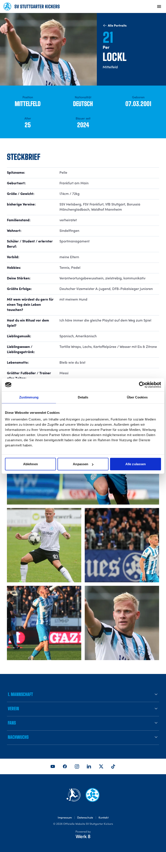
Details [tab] (83, 397)
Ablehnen (30, 464)
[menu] (159, 6)
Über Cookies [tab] (137, 397)
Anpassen (80, 464)
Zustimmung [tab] (28, 397)
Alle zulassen (135, 464)
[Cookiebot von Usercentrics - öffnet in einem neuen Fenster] (142, 384)
